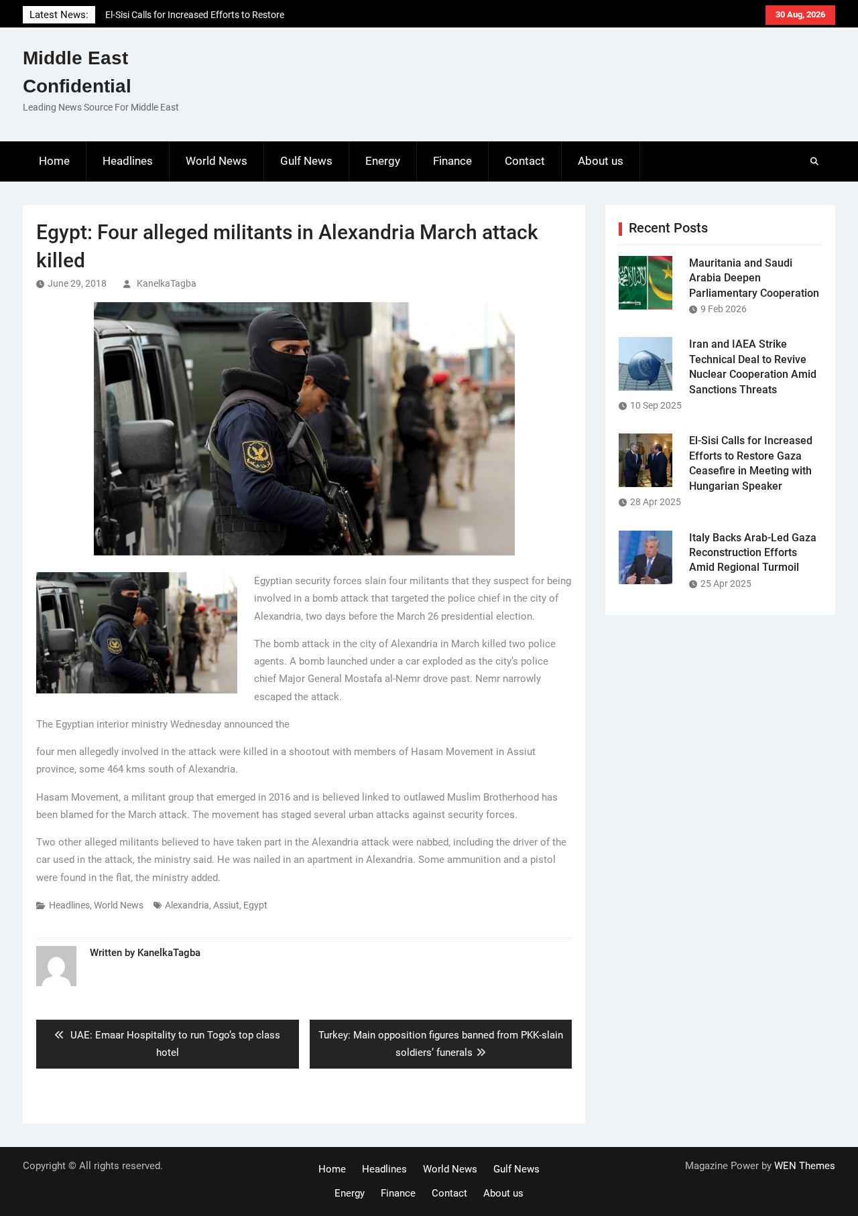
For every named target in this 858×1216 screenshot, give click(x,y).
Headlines (128, 160)
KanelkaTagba (166, 283)
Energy (382, 160)
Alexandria (187, 905)
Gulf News (306, 160)
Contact (525, 160)
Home (54, 160)
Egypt (255, 905)
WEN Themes (804, 1166)
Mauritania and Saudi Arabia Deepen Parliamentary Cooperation (754, 278)
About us (600, 160)
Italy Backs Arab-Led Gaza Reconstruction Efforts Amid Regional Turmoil (752, 552)
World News (216, 160)
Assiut (226, 905)
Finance (452, 160)
